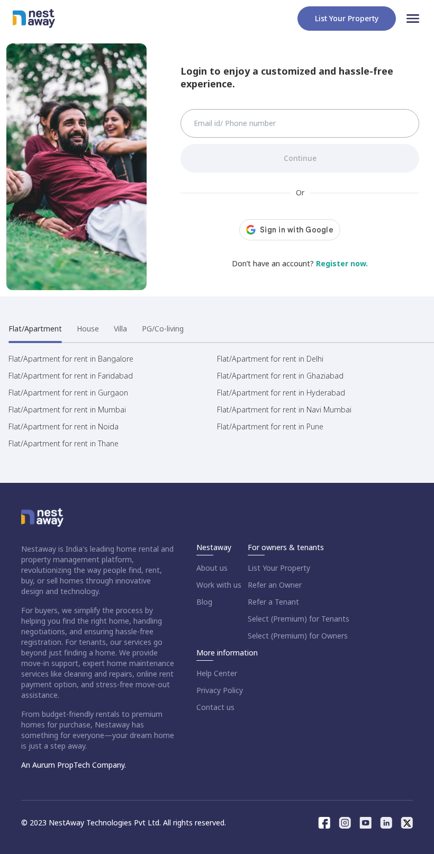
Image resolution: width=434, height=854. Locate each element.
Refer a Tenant (273, 602)
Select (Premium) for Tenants (298, 619)
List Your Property (279, 568)
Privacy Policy (219, 690)
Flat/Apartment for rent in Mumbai (67, 409)
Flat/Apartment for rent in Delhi (270, 359)
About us (212, 568)
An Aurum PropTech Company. (73, 765)
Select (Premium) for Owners (298, 636)
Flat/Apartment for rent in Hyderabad (281, 393)
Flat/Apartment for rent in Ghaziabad (280, 376)
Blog (204, 602)
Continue (300, 158)
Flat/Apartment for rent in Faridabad (70, 376)
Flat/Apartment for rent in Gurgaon (68, 393)
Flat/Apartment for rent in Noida (63, 426)
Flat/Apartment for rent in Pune (270, 426)
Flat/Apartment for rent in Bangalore (70, 359)
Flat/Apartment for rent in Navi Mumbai (284, 409)
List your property (346, 18)
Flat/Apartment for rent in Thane (63, 443)
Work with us (218, 585)
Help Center (216, 673)
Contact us (215, 707)
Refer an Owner (275, 585)
